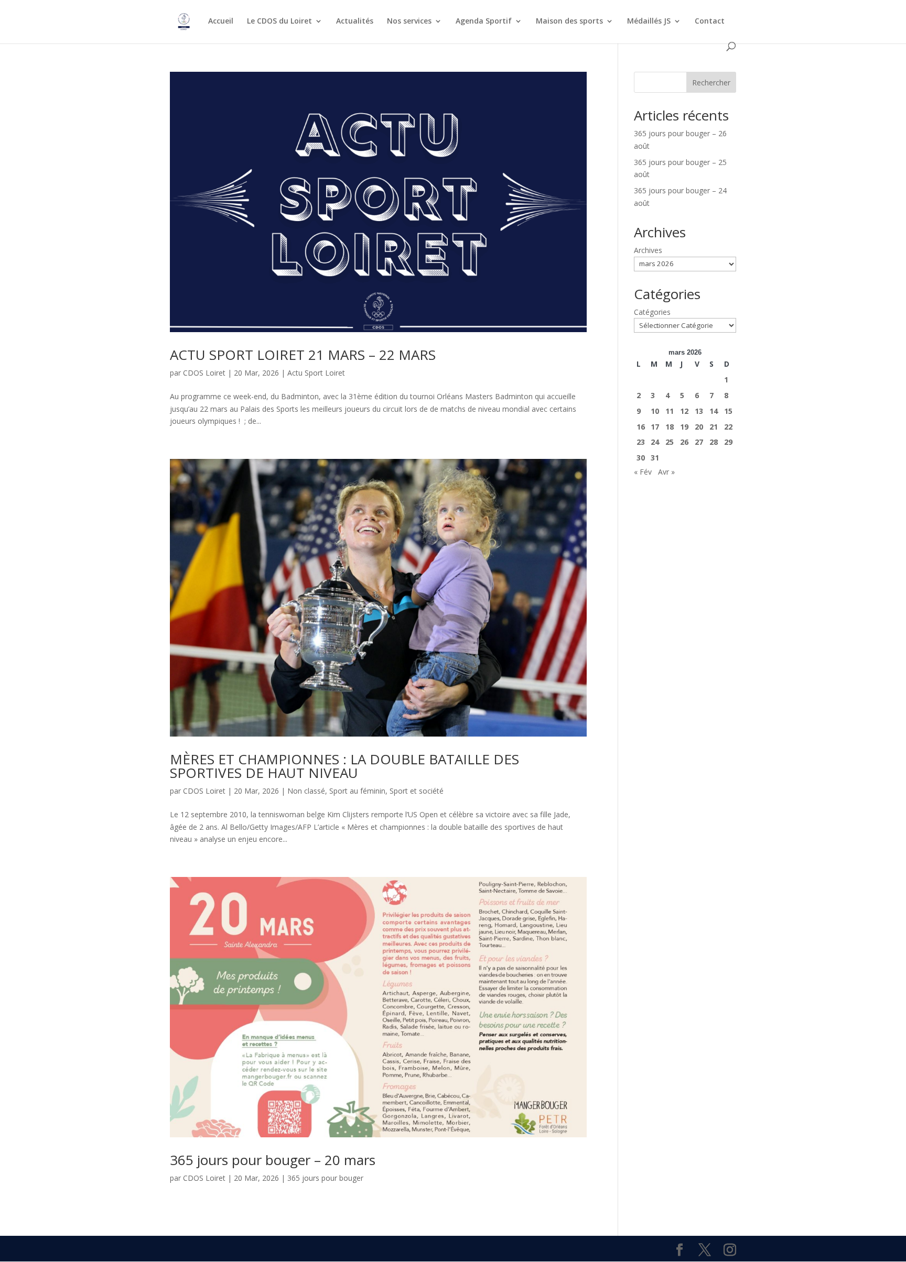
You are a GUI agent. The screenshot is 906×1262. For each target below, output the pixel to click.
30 (641, 458)
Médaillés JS (649, 21)
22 (728, 427)
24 (655, 442)
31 (655, 458)
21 (713, 427)
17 (655, 427)
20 (699, 427)
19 (684, 427)
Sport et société (417, 791)
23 (641, 442)
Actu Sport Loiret (316, 373)
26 (684, 442)
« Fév (643, 472)
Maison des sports (569, 21)
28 (713, 442)
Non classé (306, 791)
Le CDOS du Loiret (279, 21)
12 (684, 411)
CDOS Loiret (204, 373)
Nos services (409, 21)
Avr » (666, 472)
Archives (648, 250)
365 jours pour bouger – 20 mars (272, 1159)
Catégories (652, 312)
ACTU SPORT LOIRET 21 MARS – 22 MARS (303, 354)
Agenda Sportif (484, 21)
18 (669, 427)
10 (655, 411)
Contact (710, 21)
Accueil (220, 21)
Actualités (354, 21)
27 (699, 442)
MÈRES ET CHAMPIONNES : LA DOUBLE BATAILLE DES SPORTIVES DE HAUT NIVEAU (344, 766)
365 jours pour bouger (325, 1178)
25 (669, 442)
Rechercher (711, 82)
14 (713, 411)
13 (699, 411)
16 (641, 427)
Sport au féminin (357, 791)
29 (728, 442)
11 (669, 411)
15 (728, 411)
